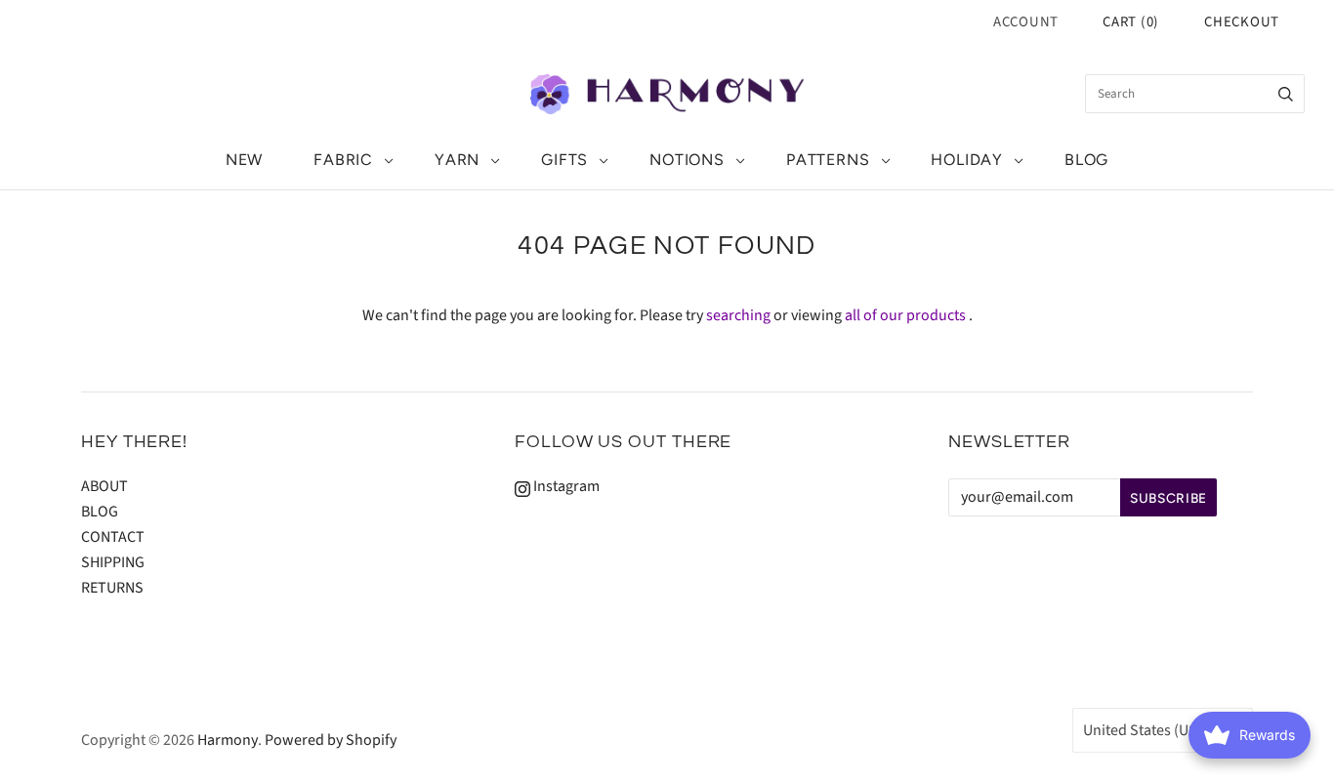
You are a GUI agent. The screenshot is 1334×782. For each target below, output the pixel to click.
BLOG (1086, 159)
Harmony (227, 740)
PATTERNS (827, 159)
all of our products (905, 315)
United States (1153, 730)
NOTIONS (687, 159)
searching (738, 315)
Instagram (565, 486)
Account (1026, 22)
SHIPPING (113, 562)
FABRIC (343, 159)
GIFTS (564, 159)
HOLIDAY (967, 159)
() (1131, 22)
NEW (244, 159)
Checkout (1241, 22)
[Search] (1286, 93)
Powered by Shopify (330, 740)
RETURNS (112, 587)
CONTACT (113, 537)
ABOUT (104, 486)
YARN (457, 159)
